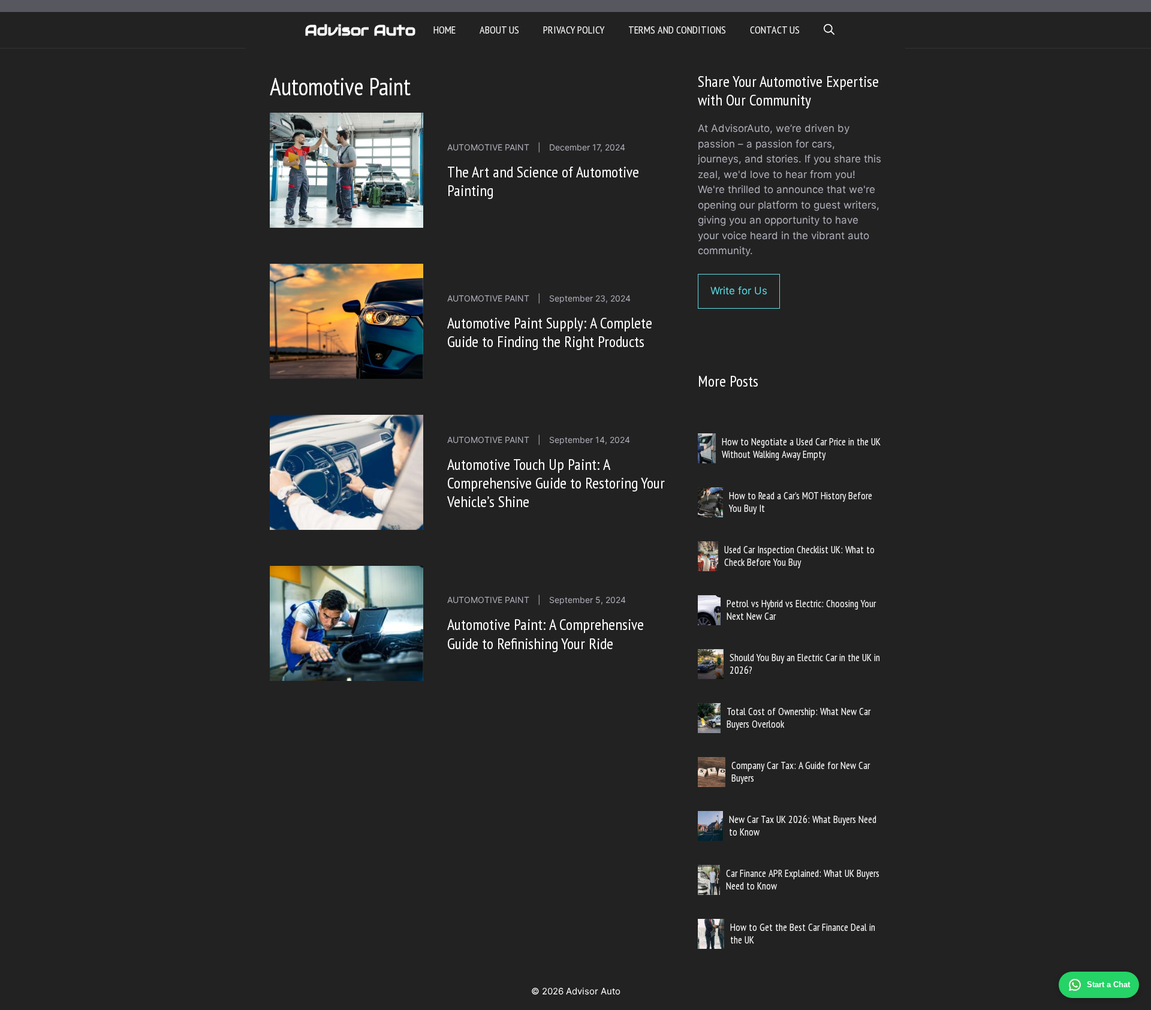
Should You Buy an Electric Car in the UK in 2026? (805, 663)
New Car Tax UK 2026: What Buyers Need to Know (802, 825)
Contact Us (775, 30)
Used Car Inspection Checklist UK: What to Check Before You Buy (799, 555)
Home (444, 30)
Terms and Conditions (677, 30)
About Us (499, 30)
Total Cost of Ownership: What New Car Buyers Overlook (798, 717)
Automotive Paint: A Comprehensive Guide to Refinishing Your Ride (545, 633)
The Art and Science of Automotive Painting (543, 181)
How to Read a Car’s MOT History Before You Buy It (800, 501)
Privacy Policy (573, 30)
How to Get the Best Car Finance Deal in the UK (802, 933)
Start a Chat (1108, 984)
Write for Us (738, 291)
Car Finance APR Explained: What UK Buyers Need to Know (802, 879)
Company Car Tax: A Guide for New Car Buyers (800, 771)
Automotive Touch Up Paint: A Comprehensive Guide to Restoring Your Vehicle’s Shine (556, 482)
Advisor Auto (360, 30)
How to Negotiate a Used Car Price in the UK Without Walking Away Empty (801, 447)
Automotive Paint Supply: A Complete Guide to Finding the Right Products (549, 332)
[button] (829, 30)
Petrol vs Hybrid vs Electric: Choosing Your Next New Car (801, 609)
